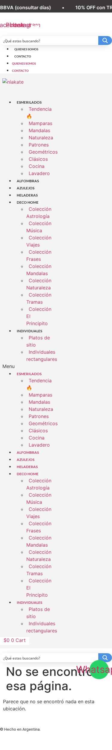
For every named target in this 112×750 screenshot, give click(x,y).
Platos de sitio (38, 341)
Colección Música (38, 226)
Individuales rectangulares (41, 355)
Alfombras (28, 181)
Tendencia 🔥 (39, 112)
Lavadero (39, 173)
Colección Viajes (38, 241)
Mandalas (39, 130)
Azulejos (25, 188)
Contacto (22, 56)
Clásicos (38, 159)
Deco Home (28, 202)
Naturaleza (41, 138)
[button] (28, 366)
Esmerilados (29, 102)
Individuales (29, 331)
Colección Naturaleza (38, 284)
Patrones (39, 145)
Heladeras (27, 195)
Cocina (37, 166)
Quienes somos (26, 49)
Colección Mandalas (38, 269)
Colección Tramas (38, 298)
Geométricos (43, 152)
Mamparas (40, 123)
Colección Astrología (38, 212)
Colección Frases (38, 255)
